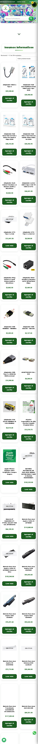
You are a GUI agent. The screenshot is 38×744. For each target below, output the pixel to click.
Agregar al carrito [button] (9, 99)
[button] (34, 14)
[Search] (31, 18)
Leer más (9, 245)
